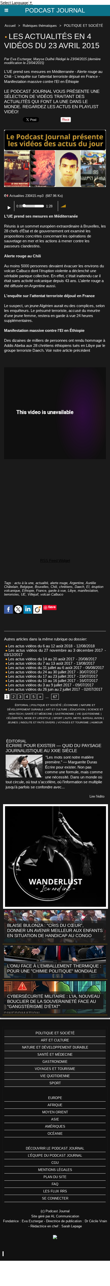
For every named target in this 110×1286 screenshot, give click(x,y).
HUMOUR (97, 722)
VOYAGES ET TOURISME (73, 722)
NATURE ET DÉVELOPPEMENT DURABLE (55, 1047)
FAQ (55, 1184)
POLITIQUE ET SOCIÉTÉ (83, 26)
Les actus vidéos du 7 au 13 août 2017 (39, 663)
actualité (42, 583)
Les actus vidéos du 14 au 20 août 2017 (40, 659)
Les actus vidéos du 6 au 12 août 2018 (39, 646)
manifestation (88, 590)
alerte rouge (59, 583)
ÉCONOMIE (71, 705)
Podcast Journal (55, 10)
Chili (54, 587)
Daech (79, 587)
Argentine (77, 583)
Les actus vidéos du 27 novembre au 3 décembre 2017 (55, 650)
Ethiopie (28, 590)
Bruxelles (42, 587)
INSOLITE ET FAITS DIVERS (37, 722)
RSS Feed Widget (55, 560)
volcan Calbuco (51, 594)
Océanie (55, 1134)
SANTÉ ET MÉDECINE (38, 713)
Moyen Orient (55, 1112)
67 (55, 697)
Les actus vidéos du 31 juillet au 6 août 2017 (44, 667)
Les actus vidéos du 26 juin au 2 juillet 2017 (43, 689)
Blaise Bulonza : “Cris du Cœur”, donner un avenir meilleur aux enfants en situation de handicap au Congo (55, 930)
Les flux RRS (55, 1191)
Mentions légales (55, 1170)
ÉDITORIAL (22, 705)
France (41, 590)
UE (23, 594)
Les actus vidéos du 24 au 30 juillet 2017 (41, 672)
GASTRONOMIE (64, 713)
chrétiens (66, 587)
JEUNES (13, 722)
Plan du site (55, 1177)
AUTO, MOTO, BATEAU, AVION (83, 718)
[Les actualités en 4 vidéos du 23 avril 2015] (55, 132)
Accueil (10, 26)
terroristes (11, 594)
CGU (55, 1163)
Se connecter (55, 1198)
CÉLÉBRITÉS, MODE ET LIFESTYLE (28, 718)
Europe (55, 1098)
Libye (72, 590)
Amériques (55, 1126)
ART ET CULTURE (57, 709)
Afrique (55, 1105)
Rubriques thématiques (40, 26)
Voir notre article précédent (68, 350)
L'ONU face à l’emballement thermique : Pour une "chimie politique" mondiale (54, 969)
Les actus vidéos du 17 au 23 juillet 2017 (41, 676)
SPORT (57, 718)
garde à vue (57, 590)
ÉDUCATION (77, 709)
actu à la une (24, 583)
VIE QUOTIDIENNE (88, 713)
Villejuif (33, 594)
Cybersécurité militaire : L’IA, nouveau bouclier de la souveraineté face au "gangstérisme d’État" (53, 1001)
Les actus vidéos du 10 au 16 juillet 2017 (41, 680)
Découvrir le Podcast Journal (55, 1148)
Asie (55, 1119)
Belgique (26, 587)
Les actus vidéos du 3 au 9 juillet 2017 (39, 685)
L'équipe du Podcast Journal (55, 1155)
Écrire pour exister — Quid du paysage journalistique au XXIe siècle (53, 748)
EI (88, 587)
